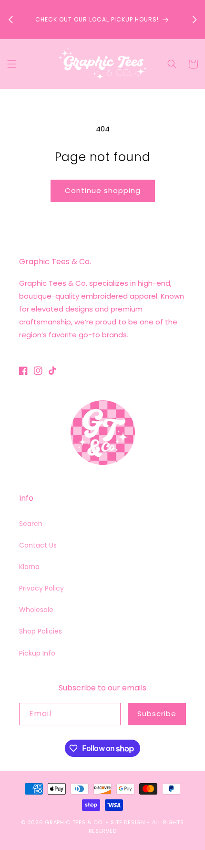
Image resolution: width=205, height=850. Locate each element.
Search (30, 523)
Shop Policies (40, 631)
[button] (11, 64)
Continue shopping (103, 190)
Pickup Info (37, 653)
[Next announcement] (194, 19)
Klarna (29, 566)
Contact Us (38, 545)
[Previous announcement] (10, 19)
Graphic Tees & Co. (74, 822)
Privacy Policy (41, 588)
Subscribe (156, 714)
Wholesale (36, 609)
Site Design (128, 822)
